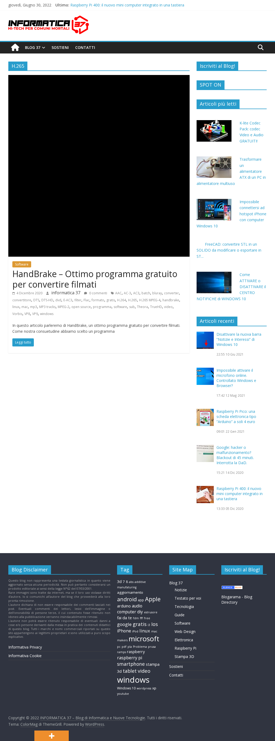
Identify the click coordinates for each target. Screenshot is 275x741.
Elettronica (184, 639)
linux (15, 307)
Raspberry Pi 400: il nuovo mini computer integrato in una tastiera (239, 493)
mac (24, 307)
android (127, 599)
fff (141, 618)
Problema (140, 647)
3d (119, 581)
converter (171, 293)
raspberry (136, 651)
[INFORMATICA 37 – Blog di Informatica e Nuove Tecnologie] (15, 47)
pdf (124, 647)
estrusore (150, 612)
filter (77, 300)
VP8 (27, 314)
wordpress (144, 688)
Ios (154, 624)
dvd (58, 300)
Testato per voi (188, 598)
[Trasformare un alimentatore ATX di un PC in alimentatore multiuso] (214, 159)
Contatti (85, 47)
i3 (149, 625)
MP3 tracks (47, 307)
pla (130, 647)
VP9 (35, 314)
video (168, 307)
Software (21, 264)
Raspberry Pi (185, 648)
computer (126, 612)
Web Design (185, 631)
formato (98, 300)
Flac (86, 300)
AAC (118, 293)
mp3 (33, 307)
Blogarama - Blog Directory (236, 599)
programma (102, 307)
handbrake (170, 300)
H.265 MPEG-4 (149, 300)
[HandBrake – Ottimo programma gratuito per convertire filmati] (99, 78)
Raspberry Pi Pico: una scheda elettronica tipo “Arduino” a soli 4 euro (236, 416)
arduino (124, 605)
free (147, 618)
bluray (157, 293)
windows (46, 314)
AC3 (136, 293)
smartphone (131, 664)
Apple (153, 599)
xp (154, 688)
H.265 (132, 300)
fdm (136, 618)
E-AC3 (67, 300)
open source (81, 307)
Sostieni (60, 47)
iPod (135, 631)
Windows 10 (126, 688)
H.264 (121, 300)
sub (132, 307)
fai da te (124, 617)
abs (131, 582)
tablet (130, 671)
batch (146, 293)
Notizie (181, 589)
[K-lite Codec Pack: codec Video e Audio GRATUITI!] (214, 123)
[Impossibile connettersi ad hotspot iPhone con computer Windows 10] (214, 201)
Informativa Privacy (25, 647)
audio (137, 606)
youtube (123, 694)
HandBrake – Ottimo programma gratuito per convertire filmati (94, 279)
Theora (142, 307)
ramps (121, 652)
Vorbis (17, 314)
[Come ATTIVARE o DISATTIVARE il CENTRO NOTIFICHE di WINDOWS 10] (214, 274)
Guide (179, 614)
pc (119, 647)
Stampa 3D (184, 656)
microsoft (144, 638)
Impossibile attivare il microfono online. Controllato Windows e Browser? (236, 378)
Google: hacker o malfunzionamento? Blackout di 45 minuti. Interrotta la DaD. (138, 2)
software (120, 307)
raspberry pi (129, 657)
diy (140, 612)
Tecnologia (184, 606)
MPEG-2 (63, 307)
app (141, 600)
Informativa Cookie (25, 655)
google (124, 624)
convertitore (21, 300)
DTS (36, 300)
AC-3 (127, 293)
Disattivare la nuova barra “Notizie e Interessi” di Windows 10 (238, 339)
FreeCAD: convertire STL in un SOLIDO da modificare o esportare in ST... (229, 250)
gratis (110, 300)
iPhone (124, 631)
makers (122, 640)
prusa (152, 647)
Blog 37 (32, 47)
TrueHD (156, 307)
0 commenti (97, 293)
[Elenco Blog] (232, 587)
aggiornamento (130, 592)
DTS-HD (47, 300)
